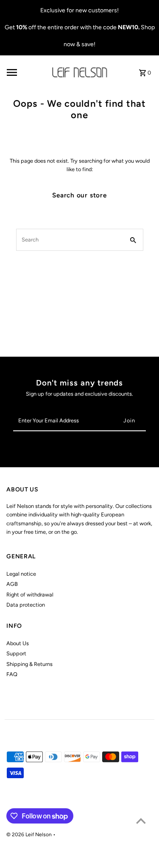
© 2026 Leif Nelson (29, 834)
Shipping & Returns (29, 664)
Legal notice (21, 574)
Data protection (25, 605)
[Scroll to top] (141, 820)
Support (16, 653)
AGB (12, 584)
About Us (17, 643)
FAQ (11, 674)
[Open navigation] (26, 72)
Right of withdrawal (29, 594)
